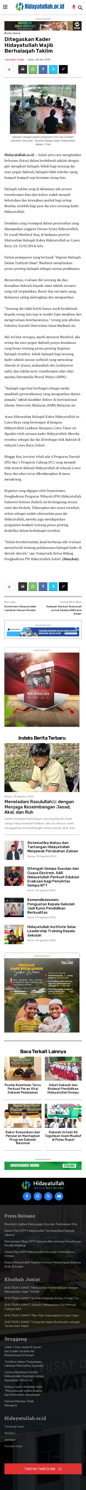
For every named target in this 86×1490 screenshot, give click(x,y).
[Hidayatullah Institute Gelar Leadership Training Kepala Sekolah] (14, 934)
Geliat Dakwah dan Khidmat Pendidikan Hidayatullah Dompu (63, 1088)
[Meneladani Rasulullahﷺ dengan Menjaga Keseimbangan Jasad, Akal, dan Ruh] (41, 767)
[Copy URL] (63, 69)
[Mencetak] (22, 69)
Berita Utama (12, 33)
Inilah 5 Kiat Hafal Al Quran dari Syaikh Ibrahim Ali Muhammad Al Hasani (22, 1351)
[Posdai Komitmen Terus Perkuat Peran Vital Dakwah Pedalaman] (22, 1069)
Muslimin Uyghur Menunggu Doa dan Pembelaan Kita (40, 1224)
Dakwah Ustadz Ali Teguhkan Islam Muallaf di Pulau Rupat (63, 1136)
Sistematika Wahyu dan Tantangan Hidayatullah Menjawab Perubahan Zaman (52, 847)
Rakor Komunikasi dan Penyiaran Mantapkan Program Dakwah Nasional (23, 1137)
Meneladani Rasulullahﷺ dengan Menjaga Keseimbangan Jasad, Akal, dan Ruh (39, 807)
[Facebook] (43, 69)
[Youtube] (59, 1196)
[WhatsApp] (32, 69)
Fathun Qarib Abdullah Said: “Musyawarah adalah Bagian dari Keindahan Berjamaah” (23, 1390)
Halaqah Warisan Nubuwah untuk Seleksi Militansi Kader (64, 610)
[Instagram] (38, 1196)
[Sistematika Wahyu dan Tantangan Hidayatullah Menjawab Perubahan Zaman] (14, 850)
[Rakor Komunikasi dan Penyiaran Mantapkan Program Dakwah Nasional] (22, 1116)
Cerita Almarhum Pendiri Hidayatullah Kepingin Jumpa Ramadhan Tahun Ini (24, 1376)
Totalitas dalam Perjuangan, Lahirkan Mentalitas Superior (24, 1363)
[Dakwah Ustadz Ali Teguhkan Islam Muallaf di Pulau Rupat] (63, 1116)
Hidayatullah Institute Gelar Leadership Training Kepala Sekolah (51, 931)
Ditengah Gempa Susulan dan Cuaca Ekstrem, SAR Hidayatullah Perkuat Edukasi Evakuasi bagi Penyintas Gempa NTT (53, 876)
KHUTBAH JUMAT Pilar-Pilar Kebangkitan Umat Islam (41, 1315)
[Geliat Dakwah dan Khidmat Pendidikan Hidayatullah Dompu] (63, 1069)
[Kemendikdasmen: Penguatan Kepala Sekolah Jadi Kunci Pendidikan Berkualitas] (14, 907)
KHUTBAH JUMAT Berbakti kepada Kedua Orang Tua (41, 1298)
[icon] (74, 7)
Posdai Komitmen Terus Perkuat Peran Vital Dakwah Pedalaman (23, 1088)
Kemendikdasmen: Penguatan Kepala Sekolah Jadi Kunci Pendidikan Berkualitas (51, 906)
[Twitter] (53, 69)
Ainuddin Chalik (14, 60)
